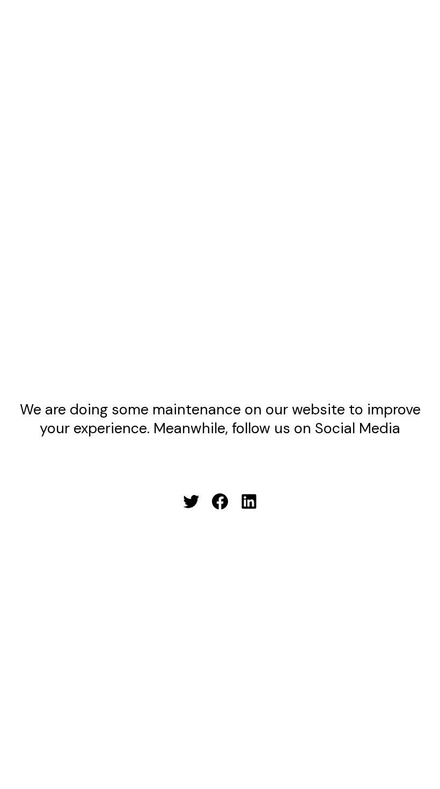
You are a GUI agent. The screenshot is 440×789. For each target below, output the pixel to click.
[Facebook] (220, 501)
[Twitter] (191, 501)
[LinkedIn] (249, 501)
